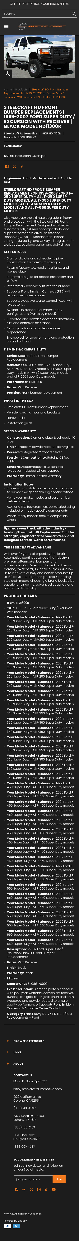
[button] (7, 166)
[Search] (74, 13)
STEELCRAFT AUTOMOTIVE (18, 1214)
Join (59, 1179)
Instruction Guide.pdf (31, 156)
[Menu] (6, 26)
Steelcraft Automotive (20, 133)
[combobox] (36, 13)
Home (8, 89)
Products (21, 89)
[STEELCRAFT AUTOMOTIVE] (42, 26)
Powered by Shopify (15, 1220)
